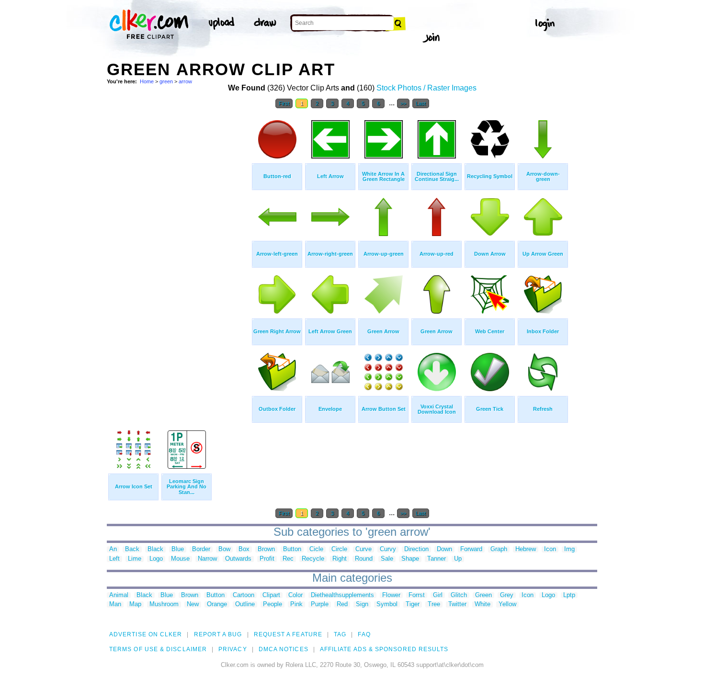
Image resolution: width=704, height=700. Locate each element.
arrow (185, 81)
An (113, 549)
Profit (267, 559)
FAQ (364, 634)
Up (458, 559)
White (482, 604)
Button (292, 549)
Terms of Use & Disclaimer (158, 649)
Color (295, 595)
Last (421, 103)
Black (155, 549)
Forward (471, 549)
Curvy (388, 549)
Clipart (271, 595)
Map (135, 604)
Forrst (417, 595)
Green (483, 595)
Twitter (457, 604)
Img (569, 549)
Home (147, 81)
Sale (387, 559)
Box (244, 549)
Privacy (232, 649)
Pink (296, 604)
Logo (156, 559)
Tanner (436, 559)
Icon (550, 549)
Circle (339, 549)
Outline (245, 604)
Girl (438, 595)
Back (132, 549)
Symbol (386, 604)
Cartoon (243, 595)
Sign (362, 604)
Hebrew (525, 549)
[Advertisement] (178, 257)
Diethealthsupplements (342, 595)
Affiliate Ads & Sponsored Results (384, 649)
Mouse (180, 559)
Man (115, 604)
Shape (410, 559)
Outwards (238, 559)
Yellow (507, 604)
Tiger (413, 604)
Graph (498, 549)
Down (444, 549)
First (284, 103)
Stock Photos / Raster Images (426, 88)
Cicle (316, 549)
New (193, 604)
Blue (177, 549)
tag (340, 634)
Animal (118, 595)
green (166, 81)
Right (339, 559)
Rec (288, 559)
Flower (391, 595)
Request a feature (288, 634)
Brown (266, 549)
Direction (416, 549)
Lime (134, 559)
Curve (363, 549)
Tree (434, 604)
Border (201, 549)
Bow (224, 549)
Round (364, 559)
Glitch (459, 595)
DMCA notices (283, 649)
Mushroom (164, 604)
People (272, 604)
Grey (506, 595)
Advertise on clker (145, 634)
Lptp (569, 595)
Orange (217, 604)
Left (114, 559)
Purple (320, 604)
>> (403, 103)
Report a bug (218, 634)
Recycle (313, 559)
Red (342, 604)
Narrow (207, 559)
